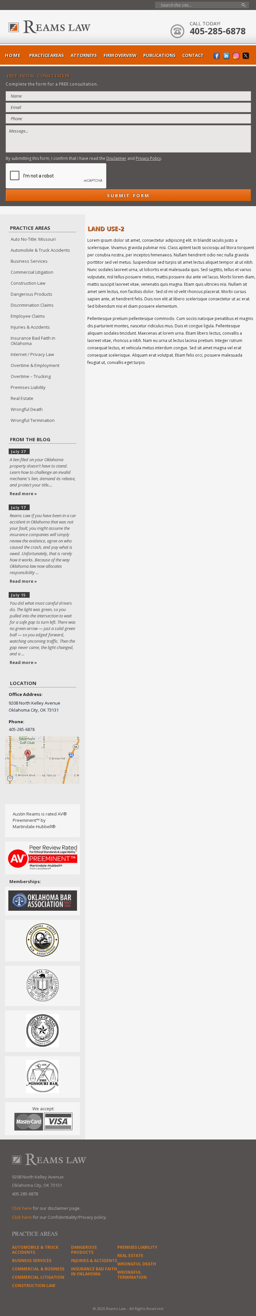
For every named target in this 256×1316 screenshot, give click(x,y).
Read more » (23, 493)
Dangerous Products (31, 294)
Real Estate (22, 398)
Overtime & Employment (35, 365)
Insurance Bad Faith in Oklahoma (33, 340)
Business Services (29, 261)
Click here (22, 1208)
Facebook (216, 56)
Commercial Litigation (32, 272)
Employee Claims (28, 316)
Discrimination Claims (32, 305)
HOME (13, 55)
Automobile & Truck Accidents (40, 250)
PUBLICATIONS (159, 55)
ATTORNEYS (84, 55)
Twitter (245, 56)
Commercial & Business (38, 1269)
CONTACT (193, 55)
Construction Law (28, 283)
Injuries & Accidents (30, 327)
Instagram (236, 56)
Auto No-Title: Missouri (33, 239)
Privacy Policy (148, 158)
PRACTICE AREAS (46, 55)
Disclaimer (116, 158)
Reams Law (65, 26)
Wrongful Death (27, 409)
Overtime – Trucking (31, 376)
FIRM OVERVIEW (120, 55)
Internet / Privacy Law (32, 354)
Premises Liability (28, 387)
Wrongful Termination (33, 420)
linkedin (226, 56)
